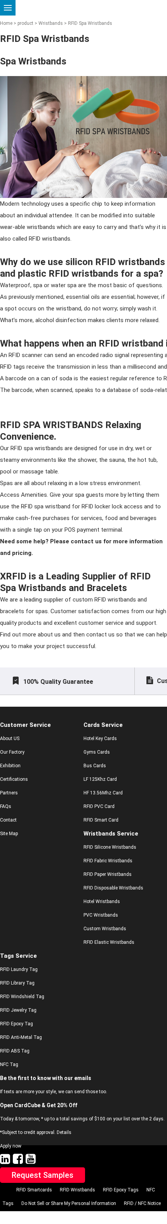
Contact (8, 820)
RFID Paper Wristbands (108, 874)
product (25, 23)
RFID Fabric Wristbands (108, 860)
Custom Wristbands (105, 928)
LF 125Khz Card (100, 779)
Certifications (14, 779)
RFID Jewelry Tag (18, 1010)
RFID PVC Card (99, 806)
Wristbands (50, 23)
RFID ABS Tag (15, 1051)
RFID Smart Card (101, 820)
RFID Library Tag (17, 983)
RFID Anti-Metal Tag (21, 1037)
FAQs (5, 806)
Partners (9, 793)
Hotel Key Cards (100, 738)
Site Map (9, 833)
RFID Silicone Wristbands (110, 847)
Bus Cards (95, 765)
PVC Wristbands (101, 915)
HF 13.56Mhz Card (103, 793)
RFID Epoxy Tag (16, 1023)
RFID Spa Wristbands (89, 23)
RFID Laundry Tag (19, 969)
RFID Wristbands (77, 1190)
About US (9, 738)
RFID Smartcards (34, 1190)
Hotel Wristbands (102, 901)
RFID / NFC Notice (142, 1203)
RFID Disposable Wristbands (113, 888)
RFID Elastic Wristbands (109, 942)
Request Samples (42, 1175)
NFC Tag (9, 1064)
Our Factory (12, 752)
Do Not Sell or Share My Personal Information (68, 1203)
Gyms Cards (97, 752)
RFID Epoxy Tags (121, 1190)
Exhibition (10, 765)
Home (6, 23)
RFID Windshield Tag (22, 996)
